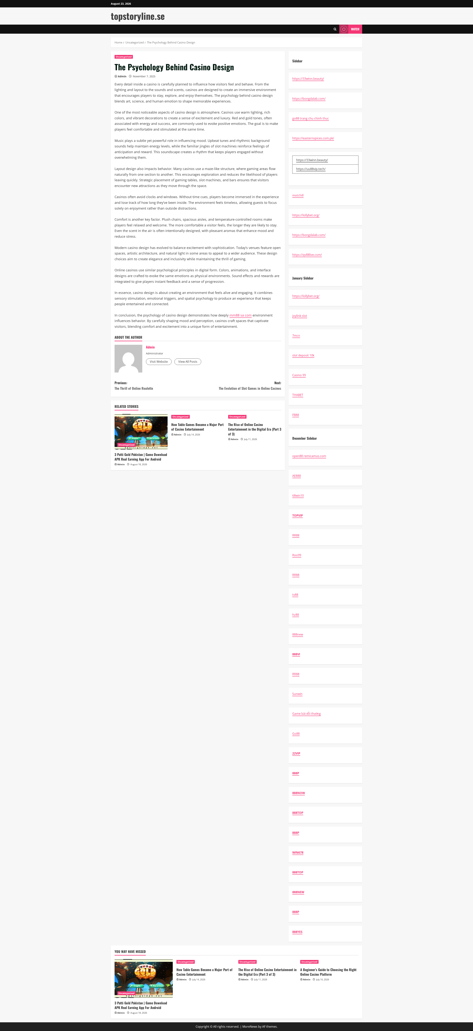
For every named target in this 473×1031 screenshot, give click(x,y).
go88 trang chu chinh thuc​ (310, 118)
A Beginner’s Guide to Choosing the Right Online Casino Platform (328, 972)
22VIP (296, 753)
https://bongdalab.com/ (309, 99)
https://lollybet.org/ (305, 215)
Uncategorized (124, 56)
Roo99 (296, 555)
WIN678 (297, 852)
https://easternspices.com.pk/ (313, 138)
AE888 (296, 476)
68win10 (298, 495)
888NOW (298, 793)
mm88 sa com (240, 315)
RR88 (295, 535)
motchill (298, 195)
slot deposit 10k (303, 355)
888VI (296, 654)
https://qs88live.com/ (307, 255)
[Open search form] (335, 29)
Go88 (296, 734)
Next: (250, 385)
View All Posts (187, 362)
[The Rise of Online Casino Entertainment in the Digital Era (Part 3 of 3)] (254, 417)
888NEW (298, 892)
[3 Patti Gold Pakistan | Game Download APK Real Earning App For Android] (141, 431)
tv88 (295, 595)
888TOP (297, 813)
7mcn (296, 335)
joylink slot (299, 316)
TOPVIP (297, 515)
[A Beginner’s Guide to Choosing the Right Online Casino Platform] (329, 962)
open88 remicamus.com (309, 456)
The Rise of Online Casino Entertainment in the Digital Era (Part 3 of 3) (254, 429)
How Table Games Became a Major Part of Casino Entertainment (197, 427)
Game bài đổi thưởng (306, 714)
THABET (297, 395)
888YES (297, 932)
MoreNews (249, 1027)
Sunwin (297, 694)
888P (295, 773)
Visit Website (159, 362)
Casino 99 (299, 375)
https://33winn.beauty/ (308, 79)
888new (297, 634)
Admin (122, 76)
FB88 (295, 415)
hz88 (295, 615)
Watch (355, 29)
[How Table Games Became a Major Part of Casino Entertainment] (197, 417)
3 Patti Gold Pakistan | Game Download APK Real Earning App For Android (141, 456)
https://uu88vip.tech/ (311, 169)
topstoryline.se (138, 15)
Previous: (134, 385)
